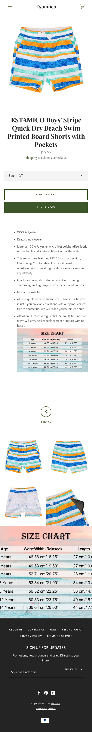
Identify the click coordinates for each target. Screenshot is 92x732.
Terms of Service (59, 636)
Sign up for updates (46, 648)
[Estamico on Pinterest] (46, 692)
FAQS (53, 629)
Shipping (31, 158)
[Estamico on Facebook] (39, 692)
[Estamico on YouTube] (53, 692)
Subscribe (71, 669)
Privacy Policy (31, 636)
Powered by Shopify (46, 708)
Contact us (36, 629)
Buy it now (46, 207)
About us (16, 629)
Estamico (46, 6)
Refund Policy (72, 629)
